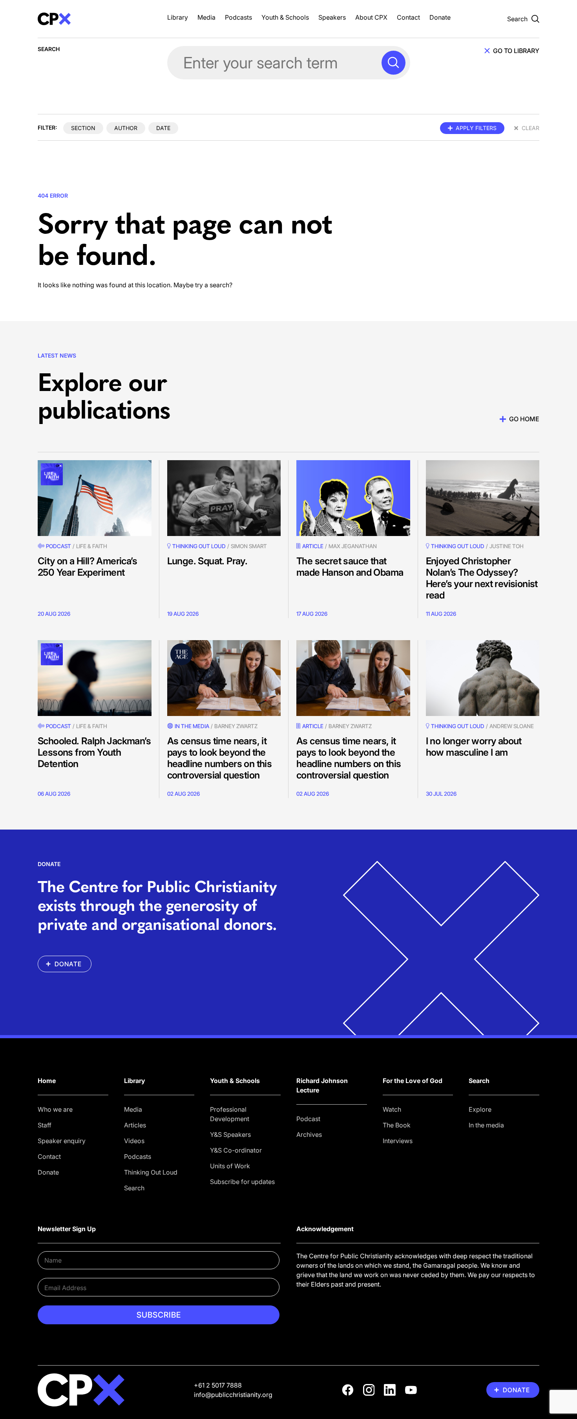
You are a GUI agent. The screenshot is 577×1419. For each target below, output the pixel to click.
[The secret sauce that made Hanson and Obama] (353, 498)
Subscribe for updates (242, 1182)
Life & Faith (91, 546)
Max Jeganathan (353, 546)
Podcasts (238, 17)
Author (125, 128)
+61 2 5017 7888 (218, 1385)
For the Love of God (412, 1081)
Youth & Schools (285, 17)
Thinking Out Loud (150, 1172)
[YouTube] (411, 1390)
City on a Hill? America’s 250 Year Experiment (87, 566)
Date (163, 128)
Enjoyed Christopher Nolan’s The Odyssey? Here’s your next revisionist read (482, 577)
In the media (486, 1125)
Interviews (398, 1141)
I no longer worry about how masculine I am (474, 746)
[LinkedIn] (390, 1390)
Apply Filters (476, 128)
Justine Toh (506, 546)
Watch (392, 1109)
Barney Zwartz (235, 726)
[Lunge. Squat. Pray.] (224, 498)
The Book (397, 1125)
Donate (440, 17)
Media (206, 17)
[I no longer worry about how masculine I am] (483, 678)
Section (83, 128)
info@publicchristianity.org (233, 1395)
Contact (408, 17)
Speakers (332, 17)
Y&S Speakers (230, 1134)
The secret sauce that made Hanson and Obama (349, 566)
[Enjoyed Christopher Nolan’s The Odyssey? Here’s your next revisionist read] (483, 498)
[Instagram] (369, 1390)
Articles (135, 1125)
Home (47, 1081)
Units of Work (230, 1166)
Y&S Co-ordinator (236, 1150)
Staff (44, 1125)
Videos (134, 1141)
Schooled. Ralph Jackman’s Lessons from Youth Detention (94, 752)
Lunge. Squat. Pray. (207, 561)
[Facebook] (348, 1390)
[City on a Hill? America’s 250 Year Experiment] (95, 498)
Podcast (58, 546)
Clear (530, 128)
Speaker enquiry (62, 1141)
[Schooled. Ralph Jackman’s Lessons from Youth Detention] (95, 678)
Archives (309, 1134)
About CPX (371, 17)
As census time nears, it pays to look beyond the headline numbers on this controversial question (219, 757)
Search (134, 1188)
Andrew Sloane (511, 726)
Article (312, 546)
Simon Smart (249, 546)
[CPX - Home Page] (95, 19)
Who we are (55, 1109)
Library (177, 17)
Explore (480, 1109)
